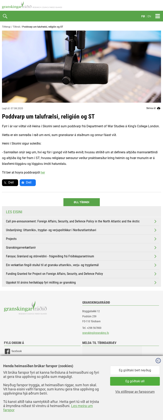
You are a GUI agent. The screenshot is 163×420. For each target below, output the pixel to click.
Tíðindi (16, 26)
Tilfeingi (6, 26)
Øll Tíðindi (81, 202)
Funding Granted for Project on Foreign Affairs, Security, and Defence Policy (54, 274)
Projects (11, 239)
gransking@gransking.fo (95, 332)
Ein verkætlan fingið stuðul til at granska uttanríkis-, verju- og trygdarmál (52, 265)
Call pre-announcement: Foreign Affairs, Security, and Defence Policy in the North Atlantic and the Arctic (73, 221)
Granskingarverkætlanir (21, 247)
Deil (11, 182)
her (43, 172)
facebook (17, 351)
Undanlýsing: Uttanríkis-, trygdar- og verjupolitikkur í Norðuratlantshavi (51, 230)
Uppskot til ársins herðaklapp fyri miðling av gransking (41, 282)
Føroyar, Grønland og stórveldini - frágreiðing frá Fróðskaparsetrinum (50, 256)
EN (149, 16)
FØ (143, 16)
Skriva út (151, 108)
